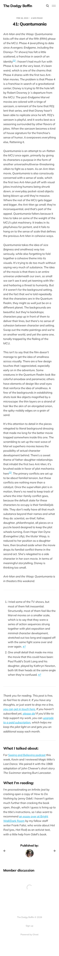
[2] (10, 472)
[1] (14, 60)
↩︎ (24, 646)
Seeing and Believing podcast (27, 755)
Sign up (29, 925)
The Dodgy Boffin (17, 6)
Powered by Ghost (29, 934)
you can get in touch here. (19, 709)
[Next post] (53, 850)
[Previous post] (5, 850)
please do (29, 713)
